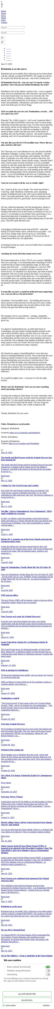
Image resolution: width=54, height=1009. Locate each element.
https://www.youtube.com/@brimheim (24, 443)
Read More (11, 1005)
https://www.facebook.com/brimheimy (25, 433)
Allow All (27, 1000)
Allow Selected (27, 994)
